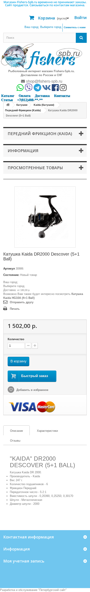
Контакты (62, 96)
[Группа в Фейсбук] (55, 89)
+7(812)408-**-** (30, 100)
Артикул (9, 268)
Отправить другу (21, 302)
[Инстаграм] (63, 89)
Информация (23, 150)
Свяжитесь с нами (75, 27)
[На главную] (8, 105)
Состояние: (11, 275)
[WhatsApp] (20, 89)
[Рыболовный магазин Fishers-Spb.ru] (41, 56)
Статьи (7, 100)
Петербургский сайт (52, 590)
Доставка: (9, 290)
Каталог (7, 96)
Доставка (42, 96)
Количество (16, 339)
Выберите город (13, 286)
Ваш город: (42, 27)
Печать (15, 308)
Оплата (24, 96)
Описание (13, 430)
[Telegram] (37, 89)
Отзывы (15, 440)
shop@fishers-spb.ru (43, 81)
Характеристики (47, 430)
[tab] (16, 430)
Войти (80, 17)
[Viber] (29, 89)
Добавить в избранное (32, 390)
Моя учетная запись (23, 561)
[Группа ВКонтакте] (46, 89)
